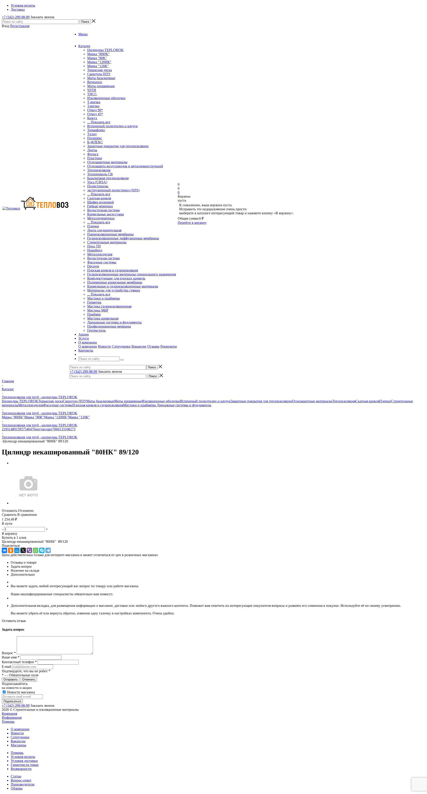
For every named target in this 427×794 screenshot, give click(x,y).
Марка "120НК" (99, 62)
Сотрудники (121, 346)
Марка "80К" (97, 58)
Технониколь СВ (100, 174)
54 (26, 429)
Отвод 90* (95, 110)
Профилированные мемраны (109, 326)
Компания (9, 713)
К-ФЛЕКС (95, 142)
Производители (22, 784)
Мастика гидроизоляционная (109, 306)
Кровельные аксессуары (105, 214)
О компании (87, 346)
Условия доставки (24, 761)
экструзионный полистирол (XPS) (113, 190)
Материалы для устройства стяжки (113, 290)
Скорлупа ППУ (99, 74)
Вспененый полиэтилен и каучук (112, 126)
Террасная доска (99, 70)
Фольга (92, 154)
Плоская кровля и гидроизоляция (112, 270)
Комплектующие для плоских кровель (116, 278)
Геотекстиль (96, 330)
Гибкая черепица (100, 206)
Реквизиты (168, 346)
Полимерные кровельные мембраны (114, 282)
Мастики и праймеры (103, 298)
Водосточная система (103, 210)
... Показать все (98, 122)
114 (9, 429)
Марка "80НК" (98, 54)
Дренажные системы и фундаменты (114, 322)
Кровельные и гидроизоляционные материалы (122, 286)
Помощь (8, 721)
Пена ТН (94, 246)
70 (54, 429)
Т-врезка (93, 102)
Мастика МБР (97, 310)
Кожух (92, 118)
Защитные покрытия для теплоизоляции (118, 146)
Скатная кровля (99, 198)
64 (30, 429)
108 (67, 429)
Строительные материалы (107, 242)
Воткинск (94, 82)
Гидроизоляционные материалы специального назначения (131, 274)
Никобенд (94, 250)
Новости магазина (20, 692)
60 (57, 429)
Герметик (94, 302)
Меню (83, 34)
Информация (12, 717)
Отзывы (153, 346)
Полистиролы (97, 186)
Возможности (21, 769)
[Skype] (41, 550)
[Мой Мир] (17, 550)
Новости (104, 346)
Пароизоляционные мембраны (110, 234)
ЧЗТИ (91, 90)
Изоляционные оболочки (106, 98)
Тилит (92, 134)
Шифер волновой (100, 202)
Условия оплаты (23, 757)
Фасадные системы (101, 262)
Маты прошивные (101, 86)
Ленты (92, 150)
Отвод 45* (95, 114)
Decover (93, 266)
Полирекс (94, 138)
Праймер (94, 314)
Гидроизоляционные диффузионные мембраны (123, 238)
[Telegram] (48, 550)
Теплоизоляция (98, 170)
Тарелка (93, 106)
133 (62, 429)
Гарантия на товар (24, 765)
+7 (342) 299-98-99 (16, 17)
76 (33, 429)
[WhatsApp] (35, 550)
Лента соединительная (104, 230)
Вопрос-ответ (21, 780)
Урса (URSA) (97, 182)
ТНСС (92, 94)
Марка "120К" (98, 66)
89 (14, 429)
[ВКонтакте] (4, 550)
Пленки (93, 226)
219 (4, 429)
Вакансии (138, 346)
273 (72, 429)
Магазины (18, 745)
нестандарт (43, 429)
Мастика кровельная (102, 318)
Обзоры (16, 788)
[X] (23, 550)
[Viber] (29, 550)
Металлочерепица (101, 218)
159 (18, 429)
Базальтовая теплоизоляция (108, 178)
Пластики (94, 158)
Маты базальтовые (101, 78)
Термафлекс (96, 130)
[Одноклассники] (10, 550)
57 (23, 429)
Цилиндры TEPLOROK (105, 50)
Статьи (16, 776)
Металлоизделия (99, 254)
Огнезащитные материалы (107, 162)
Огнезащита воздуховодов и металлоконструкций (125, 166)
